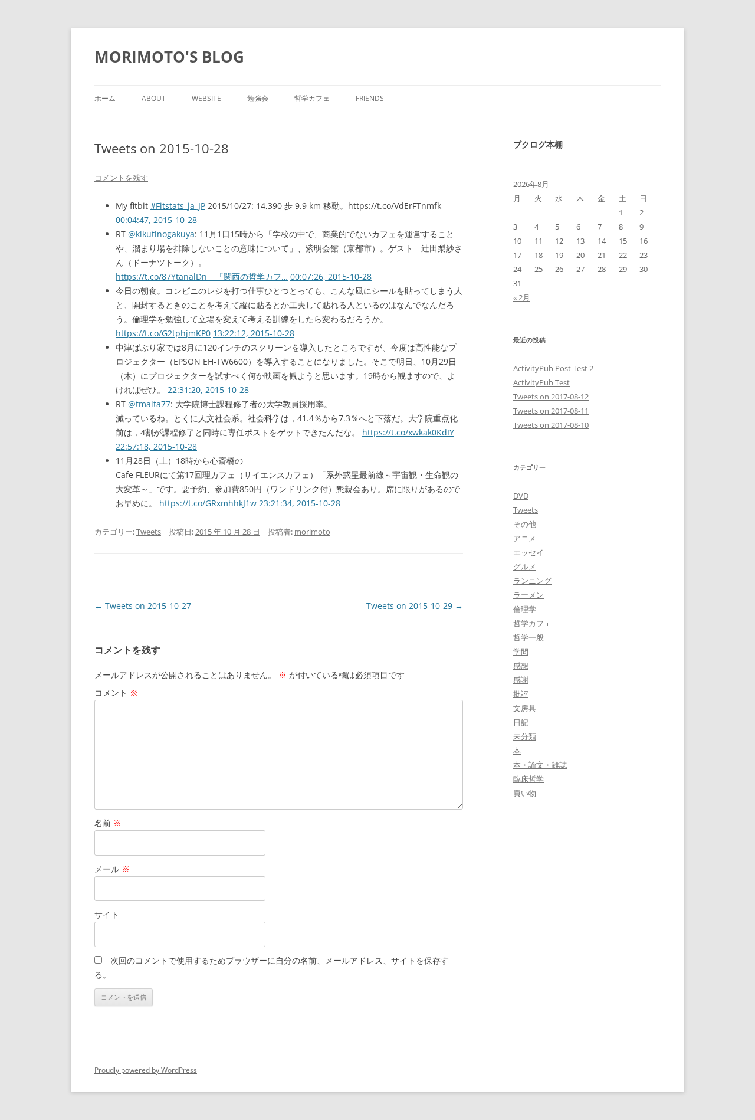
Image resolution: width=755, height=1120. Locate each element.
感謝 (520, 679)
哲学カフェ (312, 98)
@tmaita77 (149, 404)
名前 (108, 822)
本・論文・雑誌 (540, 764)
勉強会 (257, 98)
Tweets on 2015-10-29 (414, 605)
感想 (520, 665)
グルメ (524, 566)
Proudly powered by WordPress (145, 1070)
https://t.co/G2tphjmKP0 (163, 333)
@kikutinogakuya (161, 234)
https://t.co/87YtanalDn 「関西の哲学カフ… (202, 276)
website (206, 98)
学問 (520, 651)
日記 (520, 722)
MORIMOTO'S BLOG (169, 56)
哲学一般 (528, 637)
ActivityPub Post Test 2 (553, 368)
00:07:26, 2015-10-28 (331, 276)
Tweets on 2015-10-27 (142, 605)
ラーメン (528, 595)
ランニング (532, 580)
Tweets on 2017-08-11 (551, 410)
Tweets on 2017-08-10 (551, 425)
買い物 (524, 793)
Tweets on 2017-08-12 (551, 396)
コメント (116, 692)
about (154, 98)
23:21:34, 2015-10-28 (299, 503)
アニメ (524, 538)
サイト (106, 914)
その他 (524, 524)
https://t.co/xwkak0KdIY (408, 432)
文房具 (524, 708)
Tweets (148, 531)
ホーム (105, 98)
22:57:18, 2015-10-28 (156, 446)
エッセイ (528, 552)
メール (112, 869)
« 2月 (521, 297)
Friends (370, 98)
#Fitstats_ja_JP (177, 205)
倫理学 (524, 609)
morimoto (312, 531)
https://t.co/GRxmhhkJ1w (208, 503)
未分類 (524, 736)
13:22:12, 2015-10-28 (253, 333)
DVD (520, 495)
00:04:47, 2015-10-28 (156, 219)
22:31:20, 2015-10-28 (208, 389)
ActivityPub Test (541, 382)
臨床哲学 (528, 779)
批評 (520, 694)
